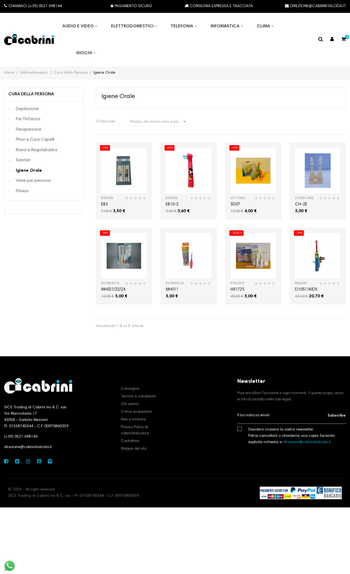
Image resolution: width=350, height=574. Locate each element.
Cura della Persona (31, 94)
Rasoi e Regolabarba (36, 150)
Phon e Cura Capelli (35, 139)
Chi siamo (130, 404)
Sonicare (304, 198)
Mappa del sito (134, 449)
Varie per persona (33, 181)
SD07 (235, 204)
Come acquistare (136, 412)
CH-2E (301, 204)
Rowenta (110, 283)
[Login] (332, 39)
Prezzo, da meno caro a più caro (159, 122)
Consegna (130, 389)
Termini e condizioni (138, 396)
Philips (237, 283)
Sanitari (23, 160)
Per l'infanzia (28, 119)
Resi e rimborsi (133, 419)
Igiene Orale (29, 170)
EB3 (104, 204)
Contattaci (130, 441)
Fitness (22, 191)
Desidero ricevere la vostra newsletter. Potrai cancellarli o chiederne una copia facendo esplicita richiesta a (291, 436)
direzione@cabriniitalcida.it (28, 447)
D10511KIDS (306, 290)
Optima (238, 198)
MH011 (172, 290)
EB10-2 (172, 204)
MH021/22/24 (113, 290)
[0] (343, 40)
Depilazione (27, 109)
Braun (107, 198)
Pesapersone (28, 129)
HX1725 (237, 290)
